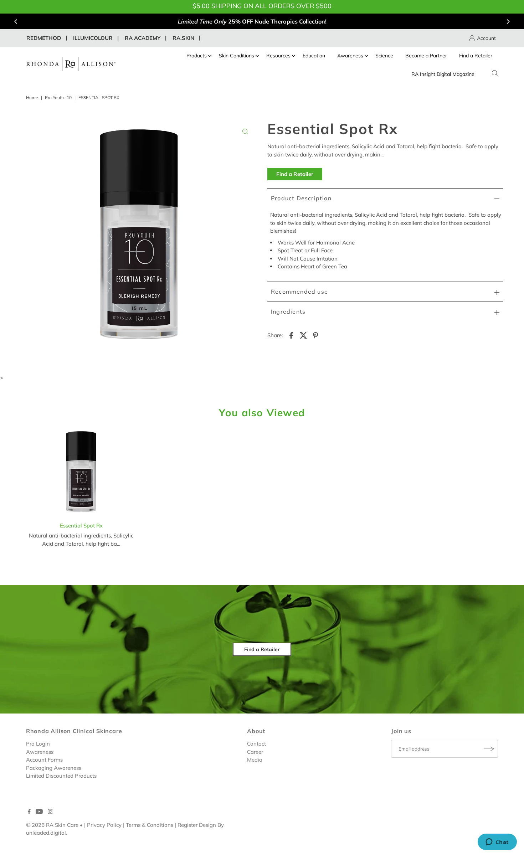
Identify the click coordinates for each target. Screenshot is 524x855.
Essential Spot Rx (81, 525)
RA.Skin (183, 38)
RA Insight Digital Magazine (442, 74)
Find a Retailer (475, 55)
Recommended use (299, 291)
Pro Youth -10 (58, 97)
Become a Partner (426, 55)
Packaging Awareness (53, 767)
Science (384, 55)
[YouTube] (39, 812)
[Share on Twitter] (303, 335)
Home (32, 97)
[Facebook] (29, 812)
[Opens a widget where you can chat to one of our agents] (497, 842)
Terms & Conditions (149, 824)
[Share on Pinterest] (315, 335)
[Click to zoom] (245, 131)
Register (187, 824)
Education (314, 55)
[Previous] (16, 21)
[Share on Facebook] (291, 335)
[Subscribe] (489, 749)
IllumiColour (93, 38)
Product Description (301, 198)
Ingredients (288, 311)
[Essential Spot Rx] (81, 473)
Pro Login (38, 743)
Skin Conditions (236, 55)
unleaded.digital (46, 832)
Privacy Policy (104, 824)
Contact (256, 743)
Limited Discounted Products (61, 775)
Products (196, 55)
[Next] (508, 21)
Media (254, 759)
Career (255, 751)
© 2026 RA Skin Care (52, 824)
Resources (278, 55)
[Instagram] (50, 812)
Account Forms (44, 759)
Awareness (350, 55)
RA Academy (142, 38)
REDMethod (43, 38)
